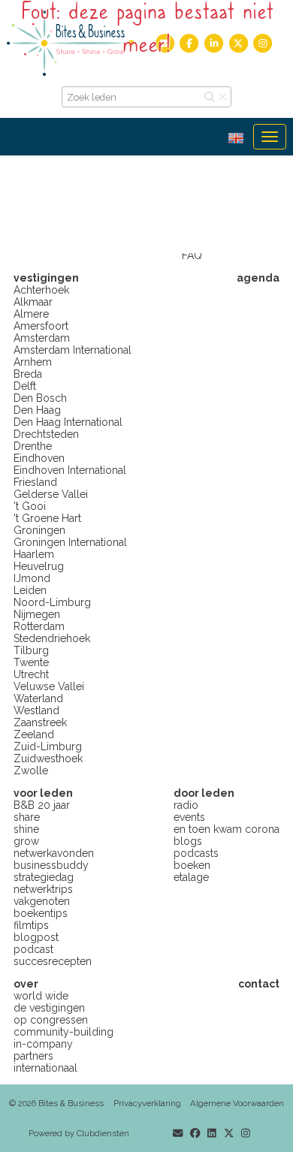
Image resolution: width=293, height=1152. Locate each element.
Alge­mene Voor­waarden (237, 1103)
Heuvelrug (39, 566)
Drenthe (33, 446)
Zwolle (31, 770)
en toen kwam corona (226, 829)
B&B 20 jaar (42, 805)
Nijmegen (37, 614)
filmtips (31, 925)
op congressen (51, 1020)
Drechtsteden (46, 434)
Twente (31, 662)
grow (26, 841)
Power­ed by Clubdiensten (79, 1133)
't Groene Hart (47, 518)
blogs (188, 841)
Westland (36, 710)
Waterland (38, 698)
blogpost (36, 937)
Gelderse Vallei (51, 494)
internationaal (45, 1068)
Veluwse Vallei (49, 686)
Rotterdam (39, 626)
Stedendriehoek (52, 638)
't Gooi (30, 506)
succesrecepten (53, 961)
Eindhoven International (70, 470)
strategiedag (44, 877)
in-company (43, 1044)
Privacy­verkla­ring (147, 1103)
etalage (191, 877)
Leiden (30, 590)
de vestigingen (49, 1008)
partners (33, 1056)
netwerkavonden (54, 853)
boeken (192, 865)
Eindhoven (39, 458)
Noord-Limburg (52, 602)
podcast (33, 949)
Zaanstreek (40, 722)
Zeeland (34, 734)
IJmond (32, 578)
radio (186, 805)
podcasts (196, 853)
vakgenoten (42, 901)
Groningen (39, 530)
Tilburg (31, 650)
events (189, 817)
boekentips (41, 913)
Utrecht (31, 674)
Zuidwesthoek (48, 758)
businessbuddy (51, 865)
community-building (63, 1032)
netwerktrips (43, 889)
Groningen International (70, 542)
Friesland (35, 482)
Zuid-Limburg (48, 746)
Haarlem (34, 554)
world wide (41, 996)
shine (26, 829)
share (27, 817)
